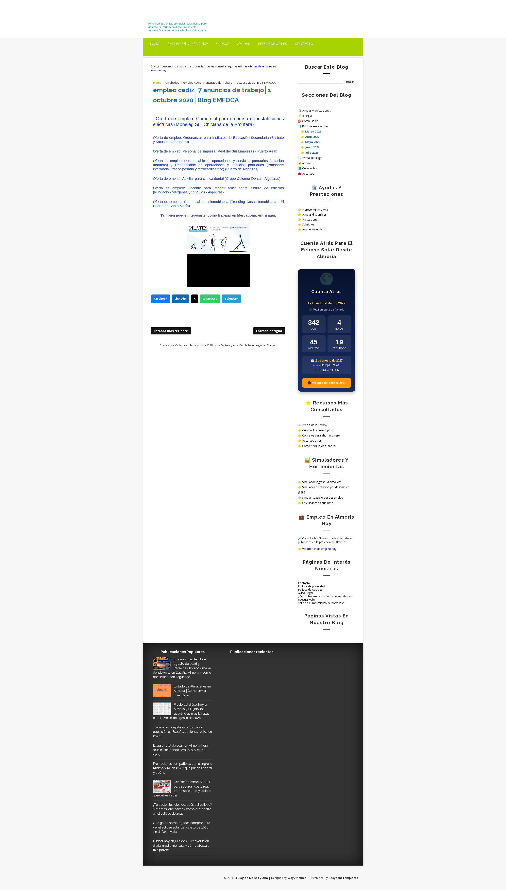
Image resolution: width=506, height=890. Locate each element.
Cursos (222, 44)
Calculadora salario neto (317, 503)
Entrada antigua (269, 331)
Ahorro (306, 163)
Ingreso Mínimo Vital (315, 209)
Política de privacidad (311, 586)
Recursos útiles (272, 44)
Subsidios (308, 224)
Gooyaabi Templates (343, 878)
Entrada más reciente (171, 331)
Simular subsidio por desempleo (322, 497)
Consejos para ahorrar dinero (321, 435)
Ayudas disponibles (314, 214)
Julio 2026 (311, 152)
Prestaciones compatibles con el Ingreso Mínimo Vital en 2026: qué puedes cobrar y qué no (182, 768)
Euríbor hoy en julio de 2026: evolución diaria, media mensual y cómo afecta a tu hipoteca (181, 845)
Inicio (155, 44)
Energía (307, 115)
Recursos (308, 173)
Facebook (160, 298)
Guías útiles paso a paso (317, 430)
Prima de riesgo (312, 158)
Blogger (271, 345)
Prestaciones (310, 219)
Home (157, 82)
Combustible (310, 121)
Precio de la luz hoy (314, 425)
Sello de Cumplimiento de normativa (321, 603)
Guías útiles (309, 168)
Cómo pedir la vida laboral (319, 446)
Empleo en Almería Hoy (187, 44)
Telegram (232, 298)
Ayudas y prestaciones (316, 110)
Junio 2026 (312, 147)
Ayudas (243, 44)
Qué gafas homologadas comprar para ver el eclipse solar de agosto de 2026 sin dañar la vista (181, 827)
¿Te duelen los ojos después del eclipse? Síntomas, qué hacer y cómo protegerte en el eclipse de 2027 (182, 809)
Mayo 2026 (312, 142)
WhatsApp (210, 298)
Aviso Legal (305, 593)
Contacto (304, 44)
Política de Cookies (310, 589)
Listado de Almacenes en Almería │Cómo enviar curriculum (192, 691)
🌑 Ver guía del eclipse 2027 (326, 382)
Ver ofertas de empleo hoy (319, 549)
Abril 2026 (312, 137)
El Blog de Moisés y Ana (170, 12)
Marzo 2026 (313, 131)
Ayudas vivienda (312, 229)
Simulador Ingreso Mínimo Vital (322, 482)
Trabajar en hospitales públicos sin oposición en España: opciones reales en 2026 (182, 731)
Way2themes (297, 878)
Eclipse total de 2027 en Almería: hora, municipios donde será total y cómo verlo (181, 750)
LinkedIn (181, 298)
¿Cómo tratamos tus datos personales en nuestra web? (325, 597)
